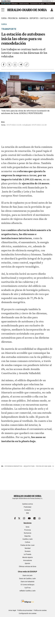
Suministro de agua (37, 3)
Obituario (14, 3)
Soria (4, 24)
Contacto (27, 510)
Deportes (27, 536)
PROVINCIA (13, 18)
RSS (27, 513)
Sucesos (27, 551)
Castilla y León (28, 539)
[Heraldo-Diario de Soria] (27, 10)
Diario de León (27, 575)
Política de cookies (40, 610)
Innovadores (27, 560)
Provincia (27, 530)
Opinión (27, 563)
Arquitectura (29, 466)
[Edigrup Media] (27, 601)
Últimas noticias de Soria (27, 566)
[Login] (52, 10)
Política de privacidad (24, 610)
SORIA (4, 18)
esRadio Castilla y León (28, 591)
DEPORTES (34, 18)
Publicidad (27, 507)
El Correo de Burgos (27, 585)
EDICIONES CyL (46, 1)
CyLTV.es (28, 588)
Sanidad (27, 548)
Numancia (27, 533)
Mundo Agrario (27, 557)
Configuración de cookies (27, 613)
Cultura (27, 542)
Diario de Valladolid (27, 581)
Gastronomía (24, 3)
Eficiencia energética (13, 466)
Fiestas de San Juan (43, 466)
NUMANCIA (23, 18)
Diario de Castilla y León (27, 578)
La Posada (27, 554)
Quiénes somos (27, 504)
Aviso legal (12, 610)
